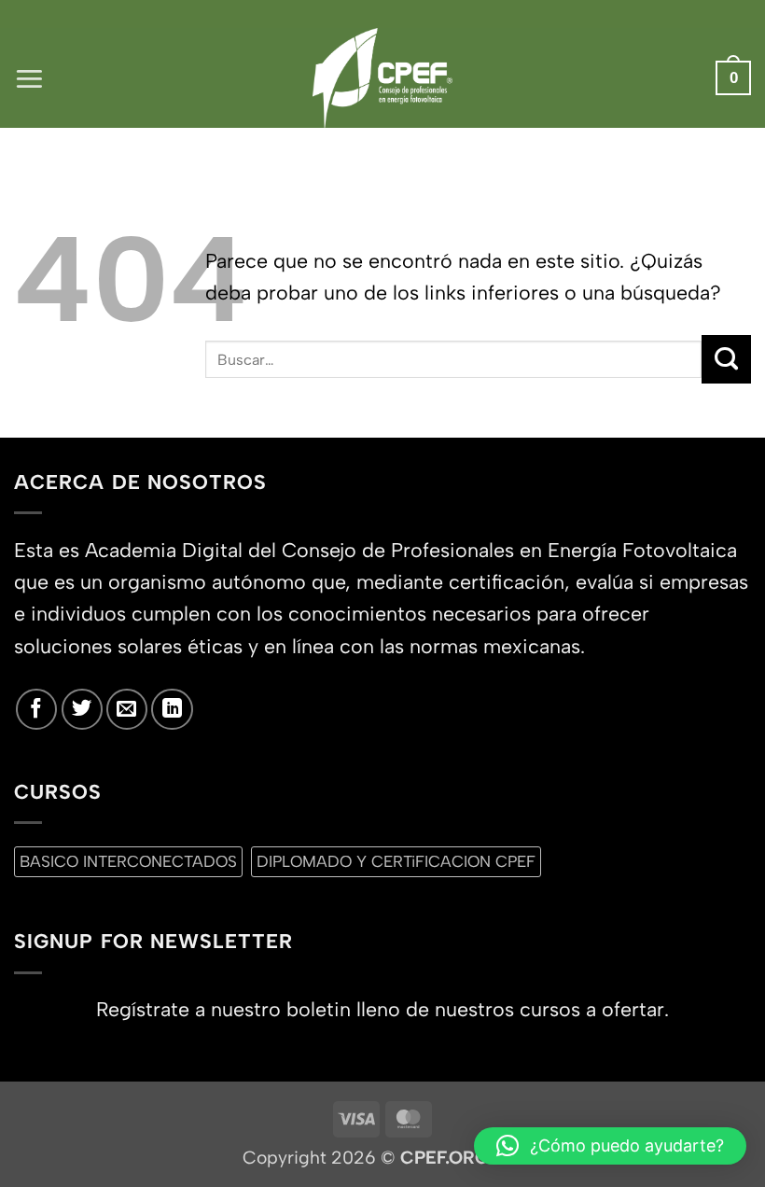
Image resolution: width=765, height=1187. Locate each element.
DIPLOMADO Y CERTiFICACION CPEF (396, 861)
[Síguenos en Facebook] (36, 709)
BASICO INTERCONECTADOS (128, 861)
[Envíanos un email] (126, 709)
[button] (29, 77)
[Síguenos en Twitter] (82, 709)
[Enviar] (726, 359)
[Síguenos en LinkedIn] (171, 709)
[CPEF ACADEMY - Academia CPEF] (382, 78)
